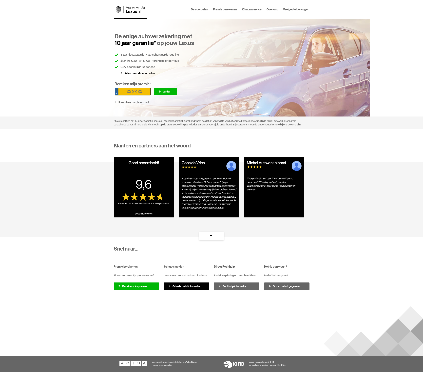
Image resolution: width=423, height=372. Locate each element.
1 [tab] (211, 236)
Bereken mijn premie (134, 286)
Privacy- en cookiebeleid (162, 365)
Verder (166, 91)
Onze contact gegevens (286, 286)
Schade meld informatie (186, 286)
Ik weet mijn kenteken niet (133, 101)
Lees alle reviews (144, 213)
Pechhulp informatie (234, 286)
